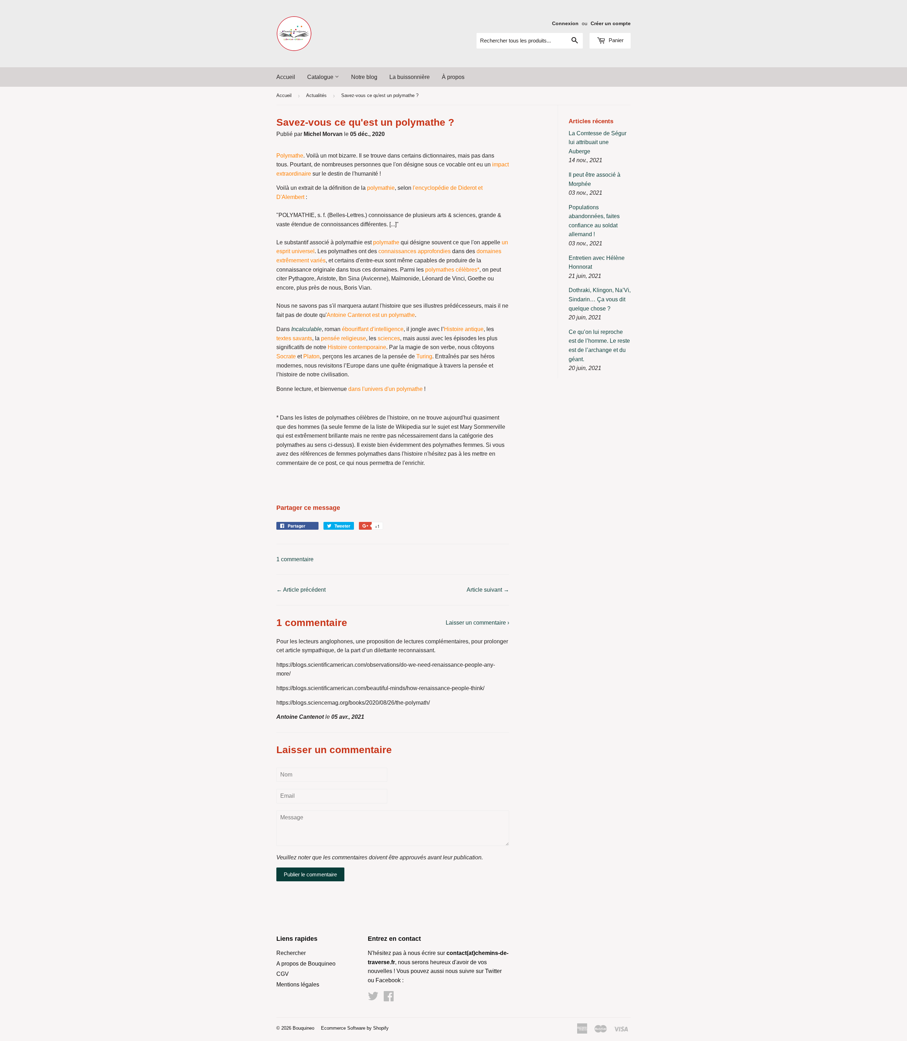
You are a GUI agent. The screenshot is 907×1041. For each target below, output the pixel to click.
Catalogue (321, 77)
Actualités (316, 95)
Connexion (565, 23)
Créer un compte (611, 23)
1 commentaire (295, 559)
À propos (453, 77)
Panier (615, 40)
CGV (282, 974)
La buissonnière (409, 77)
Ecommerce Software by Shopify (355, 1028)
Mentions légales (297, 985)
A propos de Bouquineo (306, 964)
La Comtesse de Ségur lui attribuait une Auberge (597, 142)
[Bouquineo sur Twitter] (373, 998)
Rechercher (291, 953)
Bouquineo (303, 1028)
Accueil (285, 77)
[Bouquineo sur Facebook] (388, 998)
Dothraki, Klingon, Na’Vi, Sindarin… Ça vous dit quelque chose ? (600, 299)
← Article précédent (301, 590)
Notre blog (364, 77)
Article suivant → (488, 590)
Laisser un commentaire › (477, 623)
